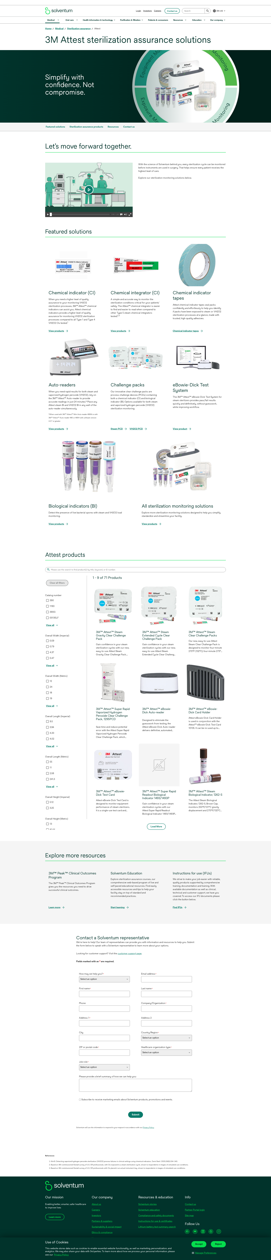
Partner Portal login (195, 1210)
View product (180, 428)
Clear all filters (57, 583)
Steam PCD (117, 428)
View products (56, 331)
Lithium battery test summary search (157, 1226)
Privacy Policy (61, 1255)
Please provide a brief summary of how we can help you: (107, 1076)
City (81, 1032)
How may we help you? (91, 973)
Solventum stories (147, 1204)
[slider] (51, 214)
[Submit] (207, 10)
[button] (204, 1253)
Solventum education (149, 1210)
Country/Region (150, 1032)
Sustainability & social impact (106, 1226)
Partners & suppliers (102, 1221)
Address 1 (84, 1017)
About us (96, 1204)
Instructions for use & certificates (155, 1221)
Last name (147, 988)
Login (138, 11)
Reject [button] (218, 1244)
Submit (135, 1114)
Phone (82, 1003)
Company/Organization (153, 1003)
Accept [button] (199, 1244)
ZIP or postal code (89, 1047)
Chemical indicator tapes (186, 331)
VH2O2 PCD (136, 428)
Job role (84, 1062)
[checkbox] (47, 600)
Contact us (190, 1204)
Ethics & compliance (102, 1232)
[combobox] (196, 10)
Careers (157, 11)
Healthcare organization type (156, 1047)
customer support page (130, 953)
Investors (147, 11)
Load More (156, 826)
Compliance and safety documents (156, 1215)
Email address (148, 973)
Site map (189, 1215)
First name (85, 988)
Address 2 (146, 1017)
